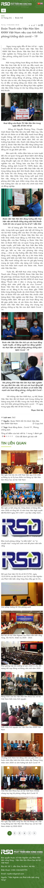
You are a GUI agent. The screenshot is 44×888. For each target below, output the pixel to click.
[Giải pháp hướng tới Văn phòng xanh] (22, 594)
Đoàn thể (19, 18)
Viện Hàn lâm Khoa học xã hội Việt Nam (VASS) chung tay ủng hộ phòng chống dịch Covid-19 (20, 792)
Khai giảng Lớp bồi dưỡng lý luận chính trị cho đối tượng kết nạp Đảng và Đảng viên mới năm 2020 (21, 667)
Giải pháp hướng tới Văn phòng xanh (16, 607)
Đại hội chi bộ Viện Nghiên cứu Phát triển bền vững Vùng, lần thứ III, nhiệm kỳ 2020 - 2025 (21, 636)
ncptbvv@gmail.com (15, 874)
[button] (39, 25)
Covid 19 (28, 427)
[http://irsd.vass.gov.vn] (16, 4)
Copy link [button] (38, 423)
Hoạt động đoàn (15, 427)
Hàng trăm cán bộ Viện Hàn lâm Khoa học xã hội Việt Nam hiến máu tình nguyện (21, 697)
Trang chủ (7, 18)
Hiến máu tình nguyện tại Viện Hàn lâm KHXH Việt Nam (21, 728)
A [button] (29, 25)
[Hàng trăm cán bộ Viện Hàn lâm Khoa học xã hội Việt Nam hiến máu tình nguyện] (22, 683)
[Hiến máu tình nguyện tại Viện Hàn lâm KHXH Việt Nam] (22, 714)
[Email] (42, 25)
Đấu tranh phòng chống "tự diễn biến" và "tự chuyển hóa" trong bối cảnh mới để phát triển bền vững (21, 543)
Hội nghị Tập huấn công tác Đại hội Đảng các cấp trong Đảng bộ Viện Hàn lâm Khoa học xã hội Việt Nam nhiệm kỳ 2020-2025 (21, 823)
